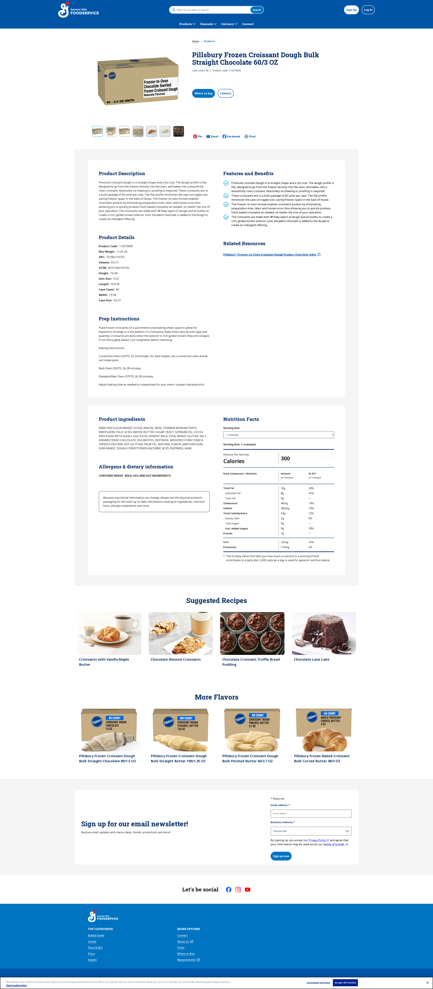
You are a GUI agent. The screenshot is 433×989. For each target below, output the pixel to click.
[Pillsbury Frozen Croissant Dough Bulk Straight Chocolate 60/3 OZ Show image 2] (111, 131)
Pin (200, 136)
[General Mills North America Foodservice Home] (78, 10)
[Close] (427, 982)
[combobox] (212, 10)
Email (214, 137)
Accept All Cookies (345, 982)
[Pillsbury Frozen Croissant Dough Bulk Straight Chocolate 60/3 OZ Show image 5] (151, 131)
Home (195, 41)
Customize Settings (318, 982)
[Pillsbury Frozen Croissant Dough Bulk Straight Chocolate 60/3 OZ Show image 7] (178, 131)
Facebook (233, 136)
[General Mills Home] (103, 917)
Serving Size (231, 428)
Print (252, 136)
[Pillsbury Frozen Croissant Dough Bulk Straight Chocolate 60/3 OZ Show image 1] (97, 131)
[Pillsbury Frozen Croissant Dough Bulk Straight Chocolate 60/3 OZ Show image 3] (124, 131)
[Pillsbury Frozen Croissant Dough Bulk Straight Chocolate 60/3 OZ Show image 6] (165, 131)
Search (257, 9)
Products (209, 41)
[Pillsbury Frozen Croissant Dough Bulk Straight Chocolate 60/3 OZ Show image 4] (138, 131)
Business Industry (283, 822)
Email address (280, 805)
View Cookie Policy (16, 985)
